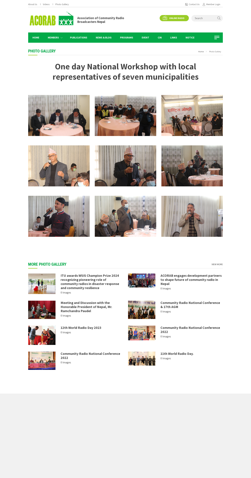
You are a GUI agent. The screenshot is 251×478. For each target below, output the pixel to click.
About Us (32, 4)
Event (145, 37)
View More (217, 264)
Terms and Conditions (186, 412)
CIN (160, 37)
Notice (190, 37)
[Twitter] (38, 462)
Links (173, 37)
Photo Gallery (62, 4)
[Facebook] (29, 462)
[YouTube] (47, 462)
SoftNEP (148, 473)
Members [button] (53, 37)
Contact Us (194, 4)
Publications (78, 37)
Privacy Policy (183, 417)
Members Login (142, 433)
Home (35, 37)
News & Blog (103, 37)
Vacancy (119, 428)
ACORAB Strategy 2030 (187, 422)
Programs (126, 37)
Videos (46, 4)
